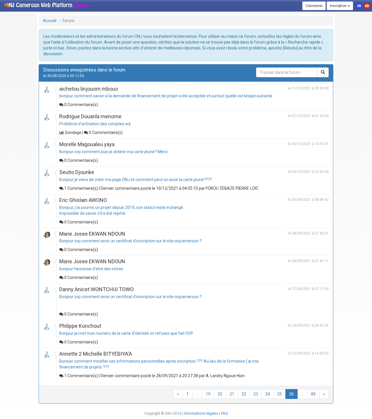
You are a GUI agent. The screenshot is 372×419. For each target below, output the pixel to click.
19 (208, 394)
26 (291, 394)
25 (279, 394)
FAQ (224, 413)
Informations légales (201, 413)
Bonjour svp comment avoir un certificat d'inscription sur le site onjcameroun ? (130, 241)
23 (255, 394)
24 (267, 394)
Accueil (49, 20)
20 (220, 394)
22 (244, 394)
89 (313, 394)
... (197, 394)
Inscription (339, 6)
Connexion (314, 6)
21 (232, 394)
